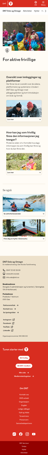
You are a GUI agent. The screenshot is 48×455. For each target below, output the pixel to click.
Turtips (24, 446)
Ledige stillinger (24, 409)
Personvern (24, 420)
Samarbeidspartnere (24, 423)
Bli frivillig (24, 358)
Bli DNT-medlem (23, 366)
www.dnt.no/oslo (12, 274)
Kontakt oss (24, 394)
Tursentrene (24, 416)
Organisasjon (24, 402)
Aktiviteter (27, 11)
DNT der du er (24, 443)
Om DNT (24, 388)
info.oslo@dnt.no (12, 277)
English (24, 405)
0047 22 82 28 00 (13, 270)
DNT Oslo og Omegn (12, 11)
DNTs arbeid (24, 398)
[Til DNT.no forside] (7, 3)
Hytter (36, 11)
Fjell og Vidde (24, 412)
